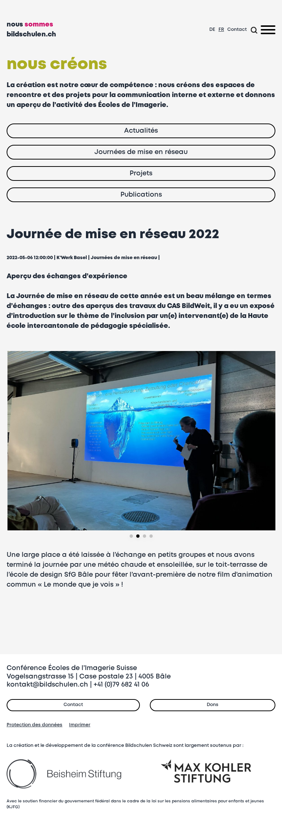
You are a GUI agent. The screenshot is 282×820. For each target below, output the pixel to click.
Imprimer (79, 725)
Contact (237, 30)
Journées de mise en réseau (124, 258)
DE (212, 30)
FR (221, 30)
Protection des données (34, 725)
